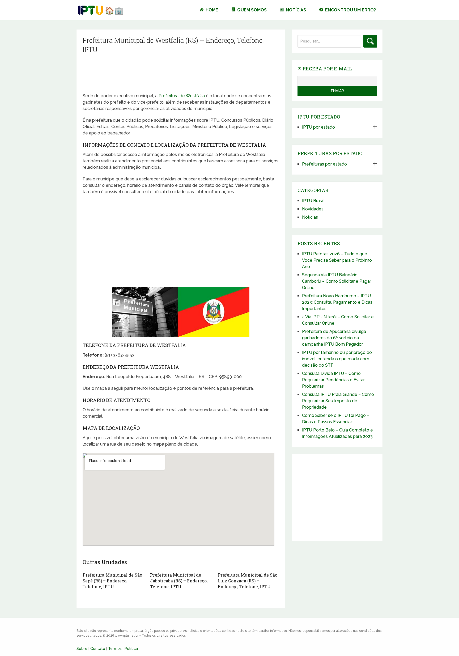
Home (211, 9)
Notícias (295, 9)
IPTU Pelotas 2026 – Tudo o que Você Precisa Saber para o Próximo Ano (337, 260)
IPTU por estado (318, 127)
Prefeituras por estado (324, 164)
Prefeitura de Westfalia (182, 95)
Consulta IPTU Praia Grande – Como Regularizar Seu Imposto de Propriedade (338, 401)
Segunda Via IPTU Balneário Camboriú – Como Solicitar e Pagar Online (336, 281)
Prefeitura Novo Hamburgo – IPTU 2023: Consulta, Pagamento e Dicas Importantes (337, 302)
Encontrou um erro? (350, 9)
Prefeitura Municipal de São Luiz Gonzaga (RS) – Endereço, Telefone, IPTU (247, 581)
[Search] (370, 41)
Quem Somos (251, 9)
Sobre (81, 648)
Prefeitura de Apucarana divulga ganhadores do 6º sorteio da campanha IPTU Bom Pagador (334, 338)
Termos (115, 648)
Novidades (313, 208)
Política (131, 648)
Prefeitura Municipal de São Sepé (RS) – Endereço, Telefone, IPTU (112, 581)
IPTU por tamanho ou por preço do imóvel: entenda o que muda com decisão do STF (337, 359)
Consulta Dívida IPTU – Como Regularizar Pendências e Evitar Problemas (333, 380)
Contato (97, 648)
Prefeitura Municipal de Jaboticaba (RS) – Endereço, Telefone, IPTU (178, 581)
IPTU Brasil (313, 200)
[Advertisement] (180, 75)
